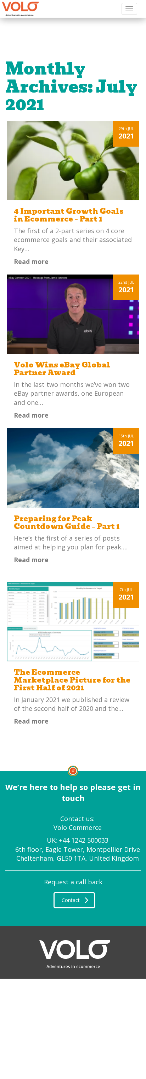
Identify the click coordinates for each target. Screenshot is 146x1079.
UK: (77, 840)
